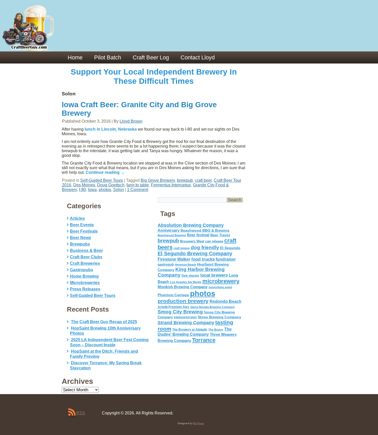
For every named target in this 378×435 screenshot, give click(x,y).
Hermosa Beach (185, 264)
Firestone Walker (174, 259)
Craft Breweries (85, 263)
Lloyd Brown (131, 121)
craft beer (203, 180)
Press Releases (85, 289)
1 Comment (137, 189)
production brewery (183, 301)
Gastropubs (81, 270)
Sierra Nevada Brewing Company (212, 307)
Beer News (80, 237)
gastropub (166, 264)
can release (214, 241)
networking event (220, 287)
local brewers (214, 275)
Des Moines (84, 185)
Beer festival (198, 235)
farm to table (138, 185)
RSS (80, 413)
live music (190, 275)
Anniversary (168, 230)
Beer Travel (220, 235)
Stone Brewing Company (219, 317)
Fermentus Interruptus (171, 185)
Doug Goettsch (110, 185)
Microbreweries (85, 282)
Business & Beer (86, 250)
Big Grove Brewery (158, 180)
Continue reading (105, 172)
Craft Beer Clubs (86, 257)
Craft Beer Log (151, 57)
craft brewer (182, 248)
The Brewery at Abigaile (189, 329)
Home (75, 57)
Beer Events (82, 225)
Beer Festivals (84, 231)
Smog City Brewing (180, 311)
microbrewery (220, 281)
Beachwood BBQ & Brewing (205, 230)
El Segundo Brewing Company (195, 253)
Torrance (203, 340)
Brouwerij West (192, 241)
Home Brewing (84, 276)
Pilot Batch (107, 57)
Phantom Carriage (173, 295)
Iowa (92, 189)
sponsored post (185, 317)
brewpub (185, 180)
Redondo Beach (225, 301)
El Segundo (230, 248)
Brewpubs (80, 244)
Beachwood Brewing (172, 235)
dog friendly (205, 247)
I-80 (82, 189)
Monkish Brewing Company (183, 287)
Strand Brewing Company (186, 322)
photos (105, 189)
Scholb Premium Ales (173, 307)
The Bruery (215, 329)
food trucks (203, 259)
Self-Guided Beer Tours (101, 180)
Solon (118, 189)
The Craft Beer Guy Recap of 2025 (104, 322)
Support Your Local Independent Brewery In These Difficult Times (154, 76)
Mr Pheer (198, 423)
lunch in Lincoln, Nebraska (111, 129)
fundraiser (226, 259)
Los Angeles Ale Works (185, 282)
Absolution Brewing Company (191, 225)
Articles (77, 218)
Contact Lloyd (198, 57)
